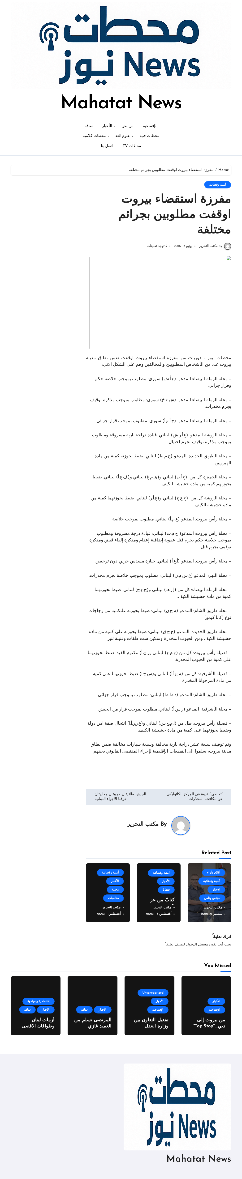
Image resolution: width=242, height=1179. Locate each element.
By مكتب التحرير (210, 246)
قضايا (166, 889)
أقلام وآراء (213, 872)
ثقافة (89, 126)
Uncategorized (153, 992)
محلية (115, 889)
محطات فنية (149, 136)
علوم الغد (122, 136)
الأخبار (107, 126)
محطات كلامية (94, 136)
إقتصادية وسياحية (38, 1001)
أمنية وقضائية (217, 184)
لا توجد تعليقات (157, 246)
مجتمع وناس (212, 898)
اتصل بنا (107, 146)
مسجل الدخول (197, 944)
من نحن (127, 126)
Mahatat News (120, 103)
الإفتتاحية (150, 126)
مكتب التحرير (143, 824)
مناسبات (113, 898)
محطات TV (132, 146)
